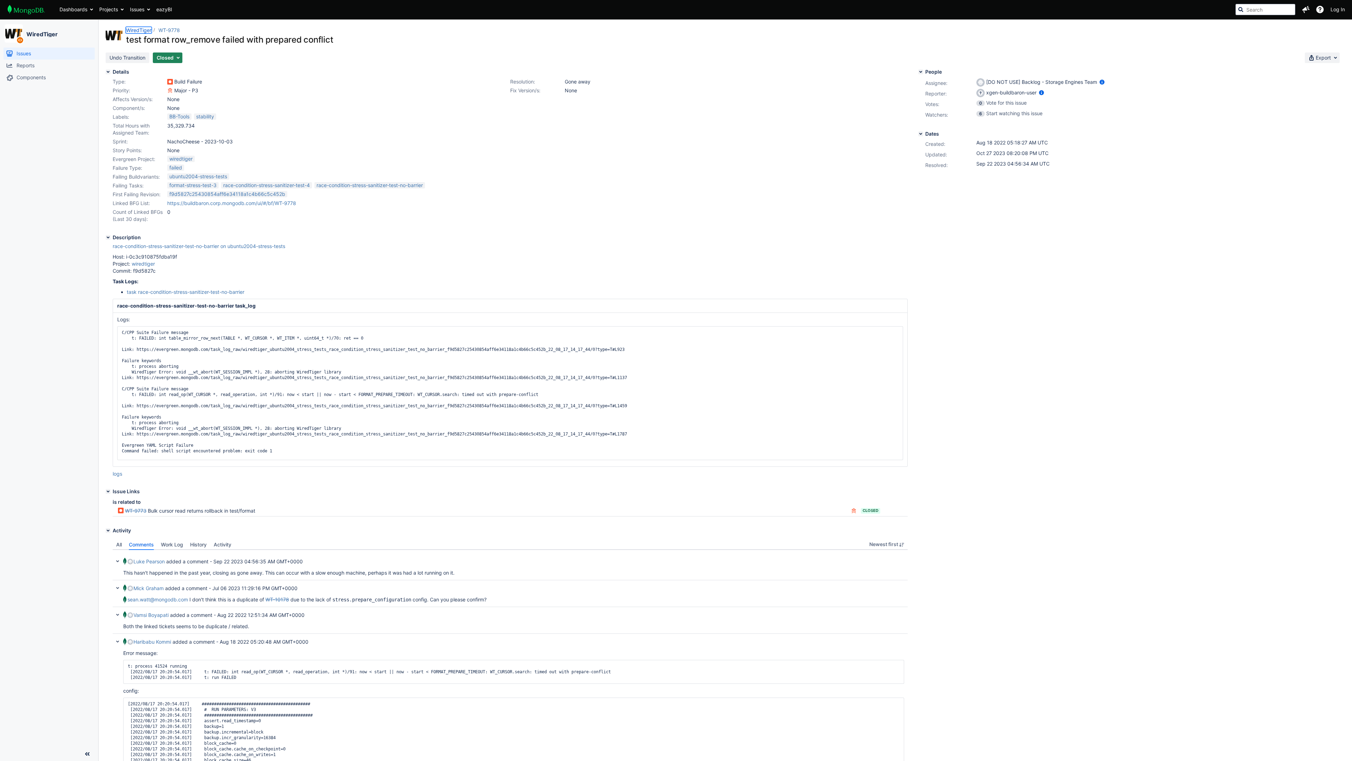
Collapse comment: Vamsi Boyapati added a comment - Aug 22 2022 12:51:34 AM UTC (117, 615)
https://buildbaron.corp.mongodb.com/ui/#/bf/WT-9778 (231, 203)
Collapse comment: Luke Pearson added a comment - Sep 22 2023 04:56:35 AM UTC (117, 561)
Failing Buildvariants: (136, 177)
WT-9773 (135, 511)
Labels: (121, 117)
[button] (1306, 9)
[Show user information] (1102, 82)
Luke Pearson (149, 561)
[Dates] (920, 133)
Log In (1338, 9)
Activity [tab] (222, 544)
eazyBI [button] (164, 9)
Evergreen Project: (134, 159)
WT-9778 (169, 30)
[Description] (108, 237)
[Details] (108, 71)
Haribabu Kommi (152, 642)
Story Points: (127, 150)
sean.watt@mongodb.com (157, 599)
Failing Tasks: (128, 185)
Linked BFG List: (131, 203)
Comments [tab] (141, 544)
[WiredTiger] (13, 33)
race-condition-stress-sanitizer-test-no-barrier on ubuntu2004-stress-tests (199, 246)
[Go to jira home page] (26, 9)
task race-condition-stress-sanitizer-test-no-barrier (185, 292)
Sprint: (120, 141)
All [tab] (119, 544)
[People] (920, 71)
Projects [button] (108, 9)
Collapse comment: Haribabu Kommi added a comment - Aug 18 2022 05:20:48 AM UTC (117, 641)
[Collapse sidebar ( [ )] (87, 754)
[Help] (1320, 9)
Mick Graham (148, 588)
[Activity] (108, 530)
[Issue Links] (108, 491)
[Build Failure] (170, 82)
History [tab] (198, 544)
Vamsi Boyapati (151, 615)
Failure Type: (127, 168)
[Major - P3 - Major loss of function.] (170, 90)
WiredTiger (42, 34)
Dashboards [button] (73, 9)
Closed (870, 510)
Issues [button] (137, 9)
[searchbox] (1265, 9)
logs (117, 474)
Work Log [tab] (172, 544)
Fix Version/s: (525, 90)
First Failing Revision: (137, 194)
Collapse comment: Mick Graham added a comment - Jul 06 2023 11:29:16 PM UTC (117, 588)
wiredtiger (143, 264)
